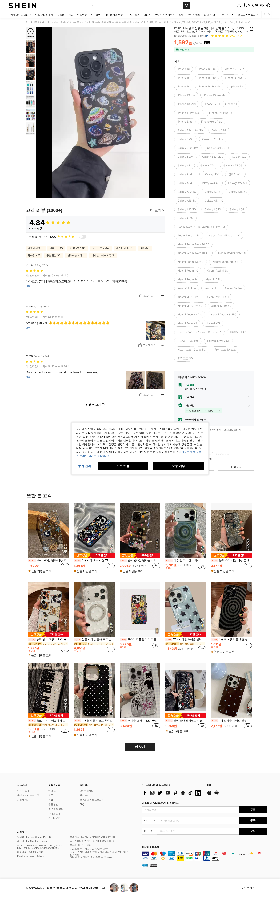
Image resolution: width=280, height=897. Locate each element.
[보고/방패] (162, 295)
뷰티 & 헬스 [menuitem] (193, 14)
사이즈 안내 (54, 813)
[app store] (209, 794)
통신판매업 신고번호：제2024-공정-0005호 (92, 841)
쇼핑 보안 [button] (189, 405)
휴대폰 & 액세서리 (39, 22)
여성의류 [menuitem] (82, 14)
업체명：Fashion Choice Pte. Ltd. (34, 837)
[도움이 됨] (140, 295)
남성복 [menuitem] (147, 14)
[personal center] (239, 5)
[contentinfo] (204, 856)
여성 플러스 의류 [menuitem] (114, 14)
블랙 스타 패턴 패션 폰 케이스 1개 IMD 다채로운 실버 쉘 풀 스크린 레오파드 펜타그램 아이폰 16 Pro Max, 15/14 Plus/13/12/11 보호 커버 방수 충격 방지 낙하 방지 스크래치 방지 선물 (232, 560)
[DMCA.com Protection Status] (153, 865)
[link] (246, 5)
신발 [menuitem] (181, 14)
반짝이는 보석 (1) (76, 255)
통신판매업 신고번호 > (81, 845)
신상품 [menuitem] (61, 14)
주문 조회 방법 (55, 809)
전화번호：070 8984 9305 (30, 852)
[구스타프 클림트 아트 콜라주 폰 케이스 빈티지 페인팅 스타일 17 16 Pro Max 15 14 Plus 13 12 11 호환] (140, 609)
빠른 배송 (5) (56, 248)
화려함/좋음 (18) (77, 248)
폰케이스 (65, 22)
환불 (50, 800)
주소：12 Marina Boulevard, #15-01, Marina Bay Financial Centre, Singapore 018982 (40, 846)
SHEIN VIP (54, 818)
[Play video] (100, 112)
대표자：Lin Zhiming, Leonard (32, 841)
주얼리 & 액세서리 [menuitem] (165, 14)
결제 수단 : (85, 795)
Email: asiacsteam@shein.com (33, 856)
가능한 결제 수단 (150, 847)
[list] (172, 793)
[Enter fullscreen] (160, 195)
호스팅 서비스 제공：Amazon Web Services (92, 837)
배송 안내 (53, 790)
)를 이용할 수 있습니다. (101, 857)
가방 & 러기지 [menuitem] (226, 14)
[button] (262, 5)
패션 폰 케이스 (79, 22)
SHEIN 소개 (23, 790)
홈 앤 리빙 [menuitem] (209, 14)
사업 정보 (22, 832)
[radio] (183, 69)
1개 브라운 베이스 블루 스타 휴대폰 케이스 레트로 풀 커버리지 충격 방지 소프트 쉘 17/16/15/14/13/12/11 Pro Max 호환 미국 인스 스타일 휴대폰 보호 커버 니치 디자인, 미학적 (232, 720)
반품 (50, 795)
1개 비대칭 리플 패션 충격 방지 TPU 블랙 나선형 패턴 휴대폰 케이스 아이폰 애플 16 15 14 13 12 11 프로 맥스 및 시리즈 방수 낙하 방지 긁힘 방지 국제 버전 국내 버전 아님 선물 (232, 639)
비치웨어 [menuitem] (96, 14)
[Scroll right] (269, 14)
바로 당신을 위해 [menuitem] (44, 14)
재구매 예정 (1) (35, 248)
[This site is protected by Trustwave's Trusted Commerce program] (145, 865)
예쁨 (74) (144, 248)
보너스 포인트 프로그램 (92, 800)
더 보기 (140, 746)
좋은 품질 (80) (53, 255)
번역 (28, 286)
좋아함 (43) (34, 255)
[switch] (82, 237)
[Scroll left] (264, 14)
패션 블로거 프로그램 (28, 795)
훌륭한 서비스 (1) (125, 248)
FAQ (82, 804)
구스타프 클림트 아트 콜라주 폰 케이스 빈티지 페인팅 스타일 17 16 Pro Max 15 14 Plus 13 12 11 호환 (140, 639)
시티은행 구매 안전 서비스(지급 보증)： (90, 849)
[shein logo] (22, 5)
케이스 (54, 22)
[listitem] (48, 540)
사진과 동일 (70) (101, 248)
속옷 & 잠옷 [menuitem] (133, 14)
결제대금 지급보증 (80, 857)
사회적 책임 (23, 800)
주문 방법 (53, 804)
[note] (40, 571)
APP (209, 785)
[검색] (186, 5)
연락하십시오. (87, 790)
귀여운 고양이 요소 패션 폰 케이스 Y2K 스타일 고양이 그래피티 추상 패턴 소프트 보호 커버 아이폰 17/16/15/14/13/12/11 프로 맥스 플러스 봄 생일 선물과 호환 (140, 720)
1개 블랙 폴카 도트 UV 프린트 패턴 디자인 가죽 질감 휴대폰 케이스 (95, 720)
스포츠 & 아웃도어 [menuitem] (248, 14)
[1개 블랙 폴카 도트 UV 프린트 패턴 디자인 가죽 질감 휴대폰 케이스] (94, 690)
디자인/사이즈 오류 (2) (103, 255)
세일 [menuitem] (70, 14)
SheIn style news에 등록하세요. (160, 803)
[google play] (216, 794)
